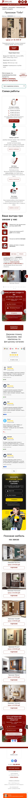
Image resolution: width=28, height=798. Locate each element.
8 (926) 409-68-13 (15, 115)
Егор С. (9, 419)
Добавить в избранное (14, 780)
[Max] (15, 529)
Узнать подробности (23, 75)
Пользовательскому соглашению (11, 317)
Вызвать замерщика (14, 149)
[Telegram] (13, 529)
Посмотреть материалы (14, 327)
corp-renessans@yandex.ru (14, 771)
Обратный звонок (14, 768)
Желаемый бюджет (15, 307)
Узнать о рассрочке (14, 179)
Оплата (21, 254)
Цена (4, 254)
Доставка (14, 254)
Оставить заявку (14, 120)
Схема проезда (14, 777)
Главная (4, 7)
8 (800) (14, 764)
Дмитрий (9, 454)
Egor (8, 401)
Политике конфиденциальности (15, 316)
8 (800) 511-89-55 (15, 110)
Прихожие (12, 7)
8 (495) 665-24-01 (15, 112)
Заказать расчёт (14, 48)
